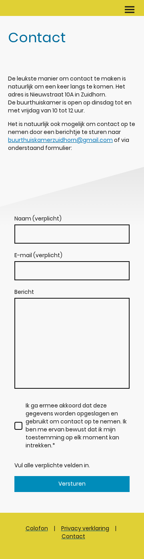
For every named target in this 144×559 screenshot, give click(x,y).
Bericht (24, 292)
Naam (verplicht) (38, 218)
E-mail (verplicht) (38, 255)
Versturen (72, 484)
